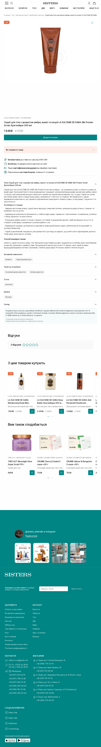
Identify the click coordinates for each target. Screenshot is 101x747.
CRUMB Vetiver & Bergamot (83, 458)
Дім (34, 621)
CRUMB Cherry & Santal (53, 458)
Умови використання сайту (16, 644)
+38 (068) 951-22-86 (17, 689)
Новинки (36, 629)
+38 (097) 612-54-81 (17, 675)
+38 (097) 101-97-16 (44, 678)
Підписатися (31, 536)
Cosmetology (13, 729)
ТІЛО (34, 8)
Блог (7, 633)
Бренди (36, 636)
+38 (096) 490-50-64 (17, 693)
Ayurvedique (26, 118)
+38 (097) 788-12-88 (17, 678)
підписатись (76, 589)
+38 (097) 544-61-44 (44, 686)
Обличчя (36, 613)
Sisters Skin (12, 718)
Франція (8, 297)
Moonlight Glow (24, 458)
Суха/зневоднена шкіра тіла (15, 272)
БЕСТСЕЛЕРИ (79, 8)
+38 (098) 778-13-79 (44, 664)
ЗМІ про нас (10, 625)
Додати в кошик (50, 137)
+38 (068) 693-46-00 (17, 686)
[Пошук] (11, 3)
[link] (94, 3)
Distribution (12, 723)
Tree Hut (11, 458)
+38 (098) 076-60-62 (45, 700)
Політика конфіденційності (16, 648)
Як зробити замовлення (15, 613)
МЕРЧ (52, 8)
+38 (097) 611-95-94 (44, 671)
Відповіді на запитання (14, 617)
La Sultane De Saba (11, 118)
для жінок (8, 284)
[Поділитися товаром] (92, 23)
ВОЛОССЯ (9, 8)
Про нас (8, 621)
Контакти (9, 640)
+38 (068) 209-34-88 (45, 693)
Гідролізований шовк (23, 259)
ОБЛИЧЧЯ (22, 8)
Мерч (35, 625)
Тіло (34, 617)
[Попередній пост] (19, 553)
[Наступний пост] (82, 553)
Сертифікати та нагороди (15, 629)
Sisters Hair (12, 712)
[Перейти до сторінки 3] (51, 416)
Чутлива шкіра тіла (36, 272)
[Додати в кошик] (32, 411)
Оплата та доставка (13, 609)
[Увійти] (89, 3)
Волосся (36, 609)
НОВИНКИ (64, 8)
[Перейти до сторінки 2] (49, 416)
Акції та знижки (39, 633)
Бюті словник (10, 636)
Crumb (39, 458)
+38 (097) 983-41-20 (17, 682)
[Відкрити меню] (6, 3)
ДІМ (43, 8)
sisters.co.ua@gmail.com (18, 660)
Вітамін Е (8, 259)
